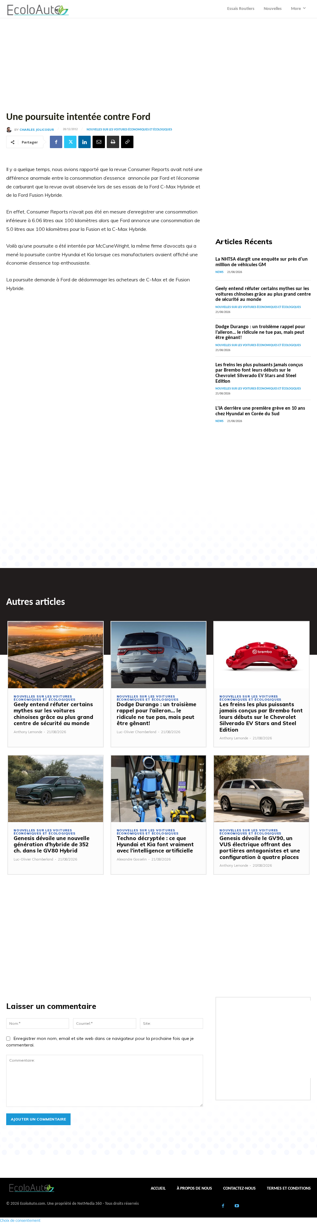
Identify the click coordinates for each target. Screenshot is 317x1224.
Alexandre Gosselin (132, 859)
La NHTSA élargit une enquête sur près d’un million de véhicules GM (261, 262)
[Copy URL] (127, 142)
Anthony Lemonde (28, 732)
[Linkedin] (84, 142)
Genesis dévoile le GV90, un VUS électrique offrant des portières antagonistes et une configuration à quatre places (259, 847)
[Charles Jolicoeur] (10, 130)
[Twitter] (70, 142)
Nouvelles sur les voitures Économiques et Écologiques (129, 129)
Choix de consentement (20, 1220)
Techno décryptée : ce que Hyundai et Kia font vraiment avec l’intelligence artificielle (155, 844)
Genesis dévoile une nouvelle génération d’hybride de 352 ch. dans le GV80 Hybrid (51, 844)
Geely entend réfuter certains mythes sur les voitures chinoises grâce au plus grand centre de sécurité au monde (263, 294)
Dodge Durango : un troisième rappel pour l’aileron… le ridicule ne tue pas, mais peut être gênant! (260, 332)
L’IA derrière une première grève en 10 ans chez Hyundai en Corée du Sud (260, 411)
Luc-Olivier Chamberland (136, 732)
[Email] (99, 142)
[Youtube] (237, 1206)
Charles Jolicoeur (37, 129)
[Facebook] (56, 142)
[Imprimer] (113, 142)
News (219, 272)
